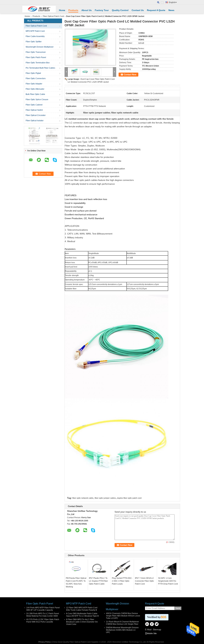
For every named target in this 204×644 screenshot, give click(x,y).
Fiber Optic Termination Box (38, 63)
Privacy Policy (44, 642)
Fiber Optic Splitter (34, 42)
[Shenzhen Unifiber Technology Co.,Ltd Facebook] (152, 624)
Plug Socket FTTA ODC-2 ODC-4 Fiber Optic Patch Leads (122, 581)
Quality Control (120, 10)
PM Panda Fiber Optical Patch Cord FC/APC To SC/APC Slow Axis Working (76, 582)
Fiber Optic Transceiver (36, 52)
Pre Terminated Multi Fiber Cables (40, 68)
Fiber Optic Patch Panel (36, 57)
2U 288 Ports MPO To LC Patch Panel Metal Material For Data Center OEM (42, 614)
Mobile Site (152, 633)
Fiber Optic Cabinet (34, 105)
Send (177, 608)
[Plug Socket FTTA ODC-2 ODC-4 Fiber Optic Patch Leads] (122, 569)
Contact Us (138, 10)
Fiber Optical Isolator (35, 120)
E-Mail (148, 629)
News (171, 10)
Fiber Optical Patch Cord (53, 16)
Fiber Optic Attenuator (35, 89)
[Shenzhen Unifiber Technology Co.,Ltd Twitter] (157, 624)
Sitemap (157, 629)
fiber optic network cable (82, 498)
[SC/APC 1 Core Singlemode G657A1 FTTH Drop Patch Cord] (168, 569)
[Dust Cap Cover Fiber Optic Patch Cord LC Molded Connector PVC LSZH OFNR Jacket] (90, 47)
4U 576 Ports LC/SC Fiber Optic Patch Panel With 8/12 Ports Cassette (42, 620)
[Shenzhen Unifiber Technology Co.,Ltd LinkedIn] (147, 624)
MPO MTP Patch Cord (35, 31)
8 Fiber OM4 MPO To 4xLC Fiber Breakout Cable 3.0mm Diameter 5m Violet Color (82, 621)
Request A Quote (156, 10)
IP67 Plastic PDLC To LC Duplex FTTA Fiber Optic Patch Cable (98, 581)
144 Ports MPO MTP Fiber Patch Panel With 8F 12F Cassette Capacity (43, 609)
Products (73, 10)
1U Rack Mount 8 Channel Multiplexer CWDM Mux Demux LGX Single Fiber (122, 623)
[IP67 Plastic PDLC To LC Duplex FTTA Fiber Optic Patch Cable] (99, 569)
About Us (86, 10)
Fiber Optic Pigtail (33, 73)
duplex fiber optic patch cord (129, 498)
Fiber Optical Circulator (36, 115)
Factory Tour (102, 10)
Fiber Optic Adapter (34, 84)
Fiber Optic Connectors (36, 78)
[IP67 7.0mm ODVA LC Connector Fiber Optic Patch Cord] (145, 569)
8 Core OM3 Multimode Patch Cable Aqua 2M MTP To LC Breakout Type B (82, 614)
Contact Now (130, 74)
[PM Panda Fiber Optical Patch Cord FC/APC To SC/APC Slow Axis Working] (76, 569)
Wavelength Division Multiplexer (40, 47)
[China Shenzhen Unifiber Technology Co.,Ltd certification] (34, 136)
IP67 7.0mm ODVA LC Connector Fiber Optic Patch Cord (144, 581)
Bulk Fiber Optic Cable (35, 94)
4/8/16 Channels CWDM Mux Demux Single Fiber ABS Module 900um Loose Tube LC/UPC (123, 615)
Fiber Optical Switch (34, 110)
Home (62, 10)
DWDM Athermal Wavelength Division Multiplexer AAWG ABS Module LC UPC (122, 629)
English (172, 2)
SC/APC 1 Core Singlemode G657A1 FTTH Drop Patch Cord (168, 581)
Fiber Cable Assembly (35, 36)
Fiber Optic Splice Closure (37, 99)
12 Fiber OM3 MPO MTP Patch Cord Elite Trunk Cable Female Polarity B (81, 609)
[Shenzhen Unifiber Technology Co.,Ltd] (39, 9)
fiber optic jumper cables (105, 498)
